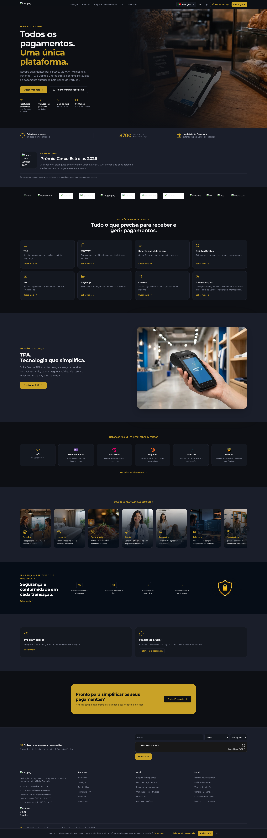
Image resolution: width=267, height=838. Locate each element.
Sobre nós (82, 777)
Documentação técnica (146, 782)
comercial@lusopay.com (40, 794)
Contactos (133, 4)
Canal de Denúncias (203, 792)
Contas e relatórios (144, 801)
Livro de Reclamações (204, 796)
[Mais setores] (247, 529)
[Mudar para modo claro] (200, 4)
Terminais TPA (84, 792)
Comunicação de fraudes (147, 792)
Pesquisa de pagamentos (147, 787)
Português (187, 4)
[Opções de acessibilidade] (206, 4)
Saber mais (25, 601)
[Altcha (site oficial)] (243, 745)
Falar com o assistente (152, 651)
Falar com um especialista (70, 89)
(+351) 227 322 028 (42, 802)
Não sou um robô (150, 745)
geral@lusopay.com (39, 786)
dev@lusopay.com (41, 790)
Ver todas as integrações (132, 472)
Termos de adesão (202, 787)
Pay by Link (83, 787)
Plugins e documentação (105, 4)
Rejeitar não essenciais (184, 833)
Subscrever (143, 756)
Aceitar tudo (205, 833)
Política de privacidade (204, 777)
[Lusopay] (25, 4)
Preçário (86, 4)
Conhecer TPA (31, 385)
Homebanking (222, 4)
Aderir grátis (239, 4)
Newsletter (141, 796)
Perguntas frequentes (146, 777)
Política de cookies (202, 782)
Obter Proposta (32, 89)
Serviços (74, 4)
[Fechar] (217, 833)
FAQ (122, 4)
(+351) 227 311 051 (43, 798)
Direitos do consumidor (204, 801)
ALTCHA (242, 749)
